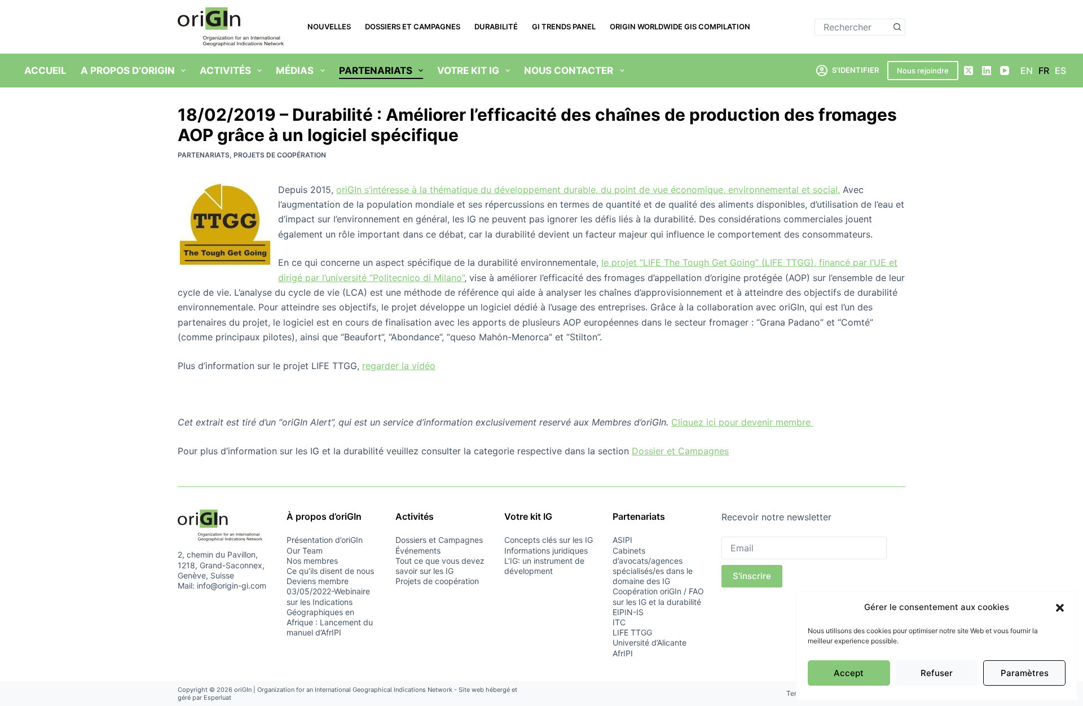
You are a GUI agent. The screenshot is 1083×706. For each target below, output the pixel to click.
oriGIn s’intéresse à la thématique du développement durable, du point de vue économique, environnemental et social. (588, 189)
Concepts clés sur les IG (548, 540)
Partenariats (204, 155)
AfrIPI (623, 653)
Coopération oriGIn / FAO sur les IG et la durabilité (658, 596)
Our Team (305, 550)
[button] (1060, 607)
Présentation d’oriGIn (325, 540)
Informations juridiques (546, 550)
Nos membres (312, 560)
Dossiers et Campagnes (412, 26)
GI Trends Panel (564, 26)
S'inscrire (752, 576)
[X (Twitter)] (968, 70)
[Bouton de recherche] (897, 27)
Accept (849, 673)
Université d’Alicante (649, 642)
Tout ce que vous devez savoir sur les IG (440, 566)
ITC (619, 622)
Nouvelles (329, 26)
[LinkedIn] (986, 70)
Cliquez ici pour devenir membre (742, 422)
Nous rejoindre (923, 70)
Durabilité (496, 26)
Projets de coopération (280, 155)
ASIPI (622, 540)
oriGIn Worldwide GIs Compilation (680, 26)
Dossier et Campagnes (680, 451)
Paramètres (1025, 673)
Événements (418, 550)
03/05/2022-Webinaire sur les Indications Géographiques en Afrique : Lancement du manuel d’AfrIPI (330, 611)
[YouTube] (1004, 70)
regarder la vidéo (398, 365)
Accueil (45, 70)
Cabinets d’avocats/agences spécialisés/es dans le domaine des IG (653, 566)
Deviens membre (318, 581)
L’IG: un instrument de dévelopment (544, 566)
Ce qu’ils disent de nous (330, 571)
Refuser (937, 673)
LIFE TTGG (632, 632)
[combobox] (852, 27)
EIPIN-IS (628, 612)
